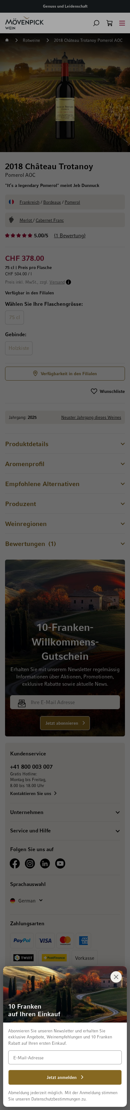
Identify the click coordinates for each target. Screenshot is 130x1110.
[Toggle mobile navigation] (122, 23)
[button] (96, 23)
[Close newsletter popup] (116, 977)
